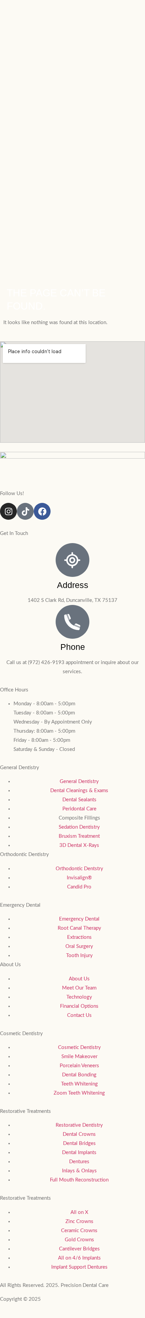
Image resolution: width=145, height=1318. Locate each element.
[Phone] (72, 622)
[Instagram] (8, 511)
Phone (72, 647)
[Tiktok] (25, 511)
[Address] (72, 560)
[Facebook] (42, 511)
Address (72, 585)
